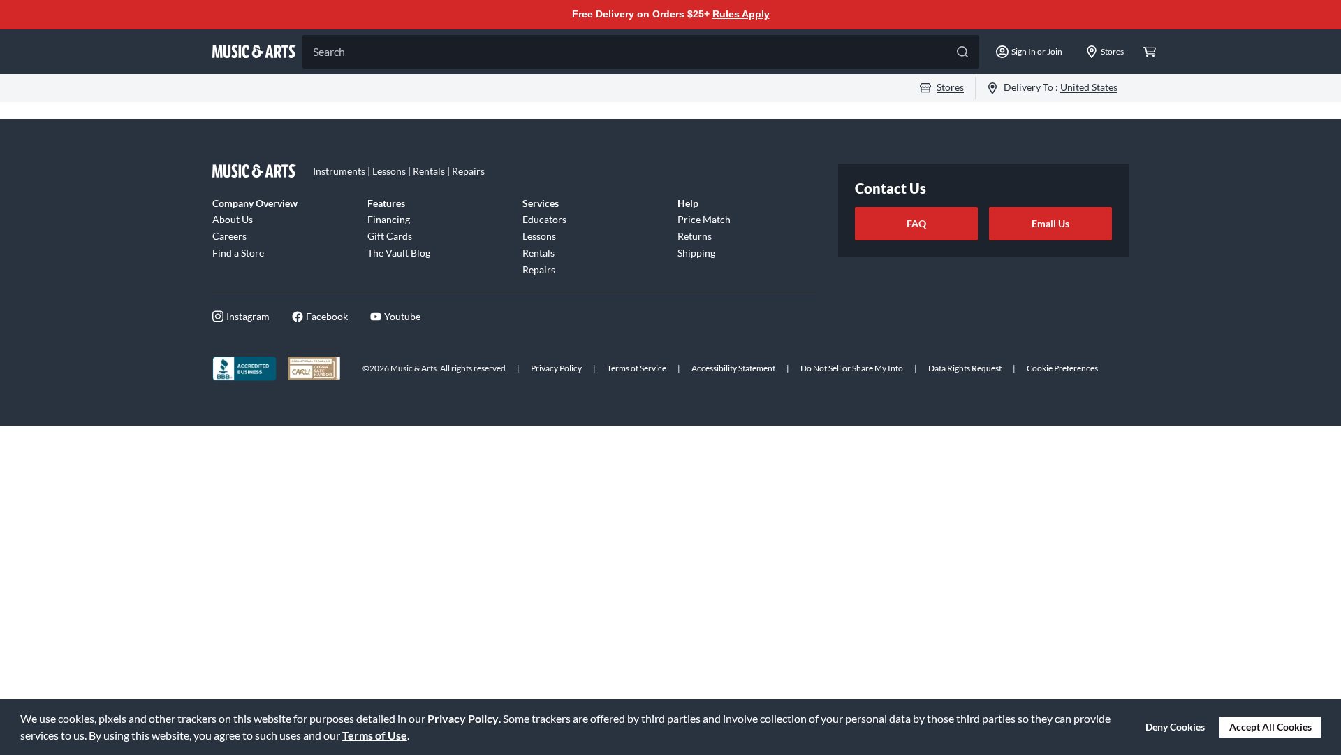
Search (329, 51)
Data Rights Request (965, 368)
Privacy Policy (463, 718)
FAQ (916, 223)
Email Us (1050, 223)
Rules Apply (741, 14)
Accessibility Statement (733, 368)
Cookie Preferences (1062, 368)
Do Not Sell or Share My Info (851, 368)
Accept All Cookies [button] (1270, 727)
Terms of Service (636, 368)
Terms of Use (374, 735)
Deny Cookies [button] (1175, 727)
